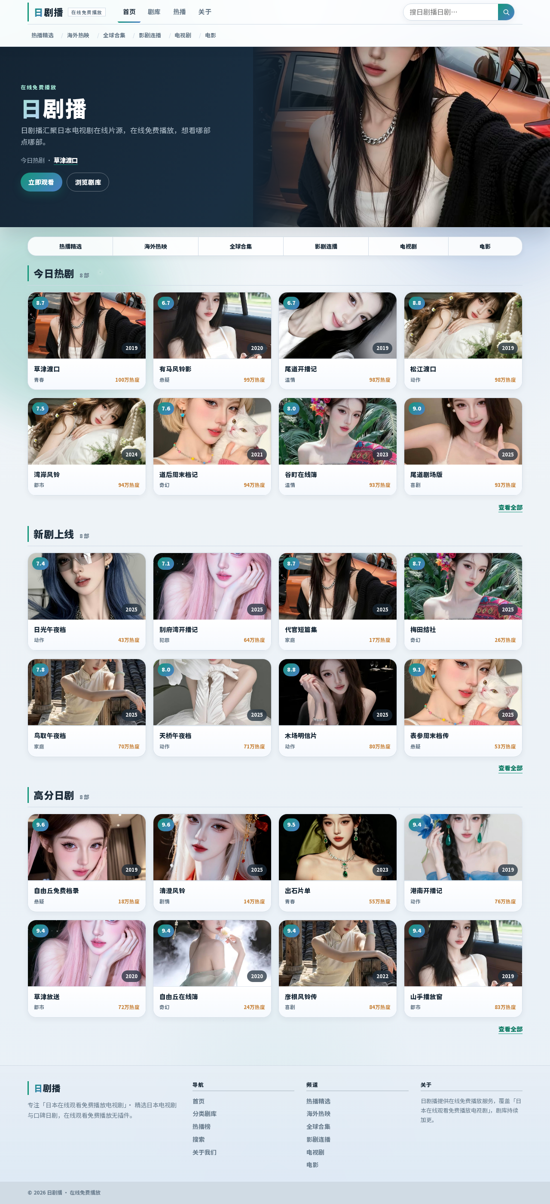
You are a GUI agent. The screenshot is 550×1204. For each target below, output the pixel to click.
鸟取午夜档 (50, 735)
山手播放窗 (426, 996)
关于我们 (204, 1152)
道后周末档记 (178, 474)
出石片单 (298, 890)
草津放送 (47, 996)
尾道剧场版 (426, 474)
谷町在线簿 (301, 474)
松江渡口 (423, 369)
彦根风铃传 (301, 996)
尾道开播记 (301, 369)
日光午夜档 (50, 629)
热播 (179, 11)
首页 (129, 11)
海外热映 (78, 35)
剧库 (154, 11)
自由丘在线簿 (178, 996)
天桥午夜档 (175, 735)
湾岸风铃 (47, 474)
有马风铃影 (175, 369)
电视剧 (182, 35)
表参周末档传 (429, 735)
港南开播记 (426, 890)
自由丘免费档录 (56, 890)
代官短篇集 (301, 629)
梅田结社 (423, 629)
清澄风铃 (172, 890)
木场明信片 (301, 735)
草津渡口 (66, 159)
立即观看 (41, 181)
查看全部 (510, 507)
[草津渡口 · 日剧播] (401, 137)
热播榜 (201, 1126)
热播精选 (42, 35)
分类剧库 (204, 1114)
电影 (210, 35)
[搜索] (506, 12)
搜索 (198, 1139)
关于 (205, 11)
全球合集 (114, 35)
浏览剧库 (88, 181)
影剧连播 (150, 35)
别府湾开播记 (178, 629)
